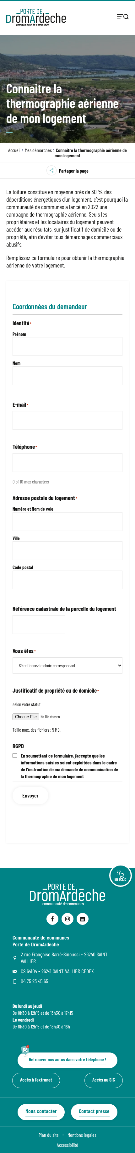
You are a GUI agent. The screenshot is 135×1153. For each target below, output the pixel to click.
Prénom (19, 334)
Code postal (23, 567)
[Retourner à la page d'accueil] (36, 17)
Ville (16, 538)
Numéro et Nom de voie (33, 509)
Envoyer (30, 795)
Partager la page (74, 171)
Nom (16, 363)
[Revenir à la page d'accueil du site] (67, 903)
